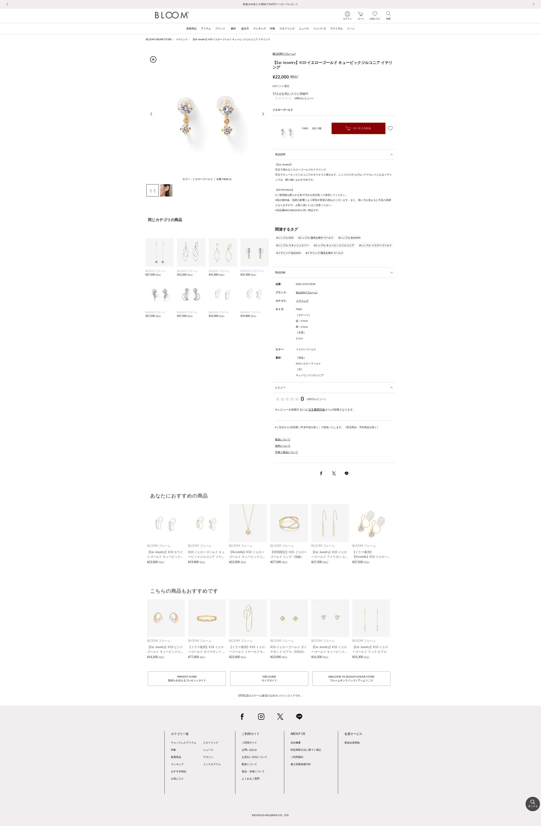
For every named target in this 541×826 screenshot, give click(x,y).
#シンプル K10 (284, 237)
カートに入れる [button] (361, 128)
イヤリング (181, 39)
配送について (282, 439)
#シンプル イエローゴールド (375, 245)
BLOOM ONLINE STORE (159, 39)
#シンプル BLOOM (349, 237)
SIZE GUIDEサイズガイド (269, 678)
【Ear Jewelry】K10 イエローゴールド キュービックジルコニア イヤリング (231, 39)
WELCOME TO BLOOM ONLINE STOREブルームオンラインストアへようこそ (351, 678)
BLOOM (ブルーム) (284, 54)
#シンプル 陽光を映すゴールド (315, 237)
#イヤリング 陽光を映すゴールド (324, 253)
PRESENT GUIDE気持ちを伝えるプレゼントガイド (187, 678)
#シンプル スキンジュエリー (292, 245)
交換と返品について (286, 452)
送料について (282, 446)
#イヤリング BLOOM (288, 253)
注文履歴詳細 (316, 409)
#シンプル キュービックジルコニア (334, 245)
